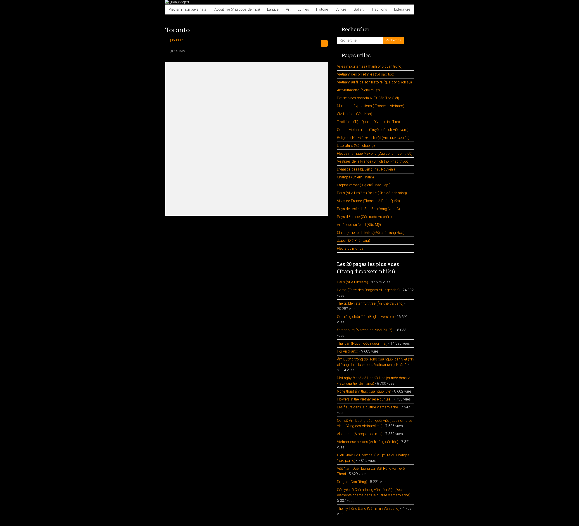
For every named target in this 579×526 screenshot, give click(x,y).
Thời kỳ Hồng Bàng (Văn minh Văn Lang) (368, 508)
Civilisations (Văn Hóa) (354, 114)
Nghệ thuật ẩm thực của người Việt (364, 391)
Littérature (402, 9)
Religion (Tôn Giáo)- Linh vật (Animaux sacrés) (373, 137)
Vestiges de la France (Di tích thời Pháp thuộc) (373, 161)
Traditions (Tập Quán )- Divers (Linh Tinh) (368, 122)
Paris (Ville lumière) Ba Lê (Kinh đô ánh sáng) (372, 193)
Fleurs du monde (350, 248)
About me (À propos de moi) (237, 9)
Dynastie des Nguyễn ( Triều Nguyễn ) (366, 169)
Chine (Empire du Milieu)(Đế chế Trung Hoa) (370, 232)
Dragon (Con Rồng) (352, 482)
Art (288, 9)
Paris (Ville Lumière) (352, 282)
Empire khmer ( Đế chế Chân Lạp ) (363, 185)
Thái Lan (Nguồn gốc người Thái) (362, 343)
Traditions (379, 9)
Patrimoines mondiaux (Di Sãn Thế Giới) (368, 98)
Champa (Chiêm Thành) (355, 177)
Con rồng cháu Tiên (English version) (365, 317)
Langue (273, 9)
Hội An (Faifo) (347, 351)
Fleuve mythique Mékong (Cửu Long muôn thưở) (375, 153)
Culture (340, 9)
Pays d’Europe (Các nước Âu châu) (364, 217)
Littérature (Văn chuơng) (356, 145)
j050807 (176, 40)
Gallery (359, 9)
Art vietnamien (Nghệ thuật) (358, 90)
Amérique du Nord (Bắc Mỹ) (359, 225)
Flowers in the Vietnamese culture (363, 399)
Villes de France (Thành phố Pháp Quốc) (368, 201)
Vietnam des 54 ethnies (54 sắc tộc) (365, 74)
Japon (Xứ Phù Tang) (353, 240)
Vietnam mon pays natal (188, 9)
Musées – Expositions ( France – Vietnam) (370, 106)
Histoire (322, 9)
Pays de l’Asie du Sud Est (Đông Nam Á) (368, 209)
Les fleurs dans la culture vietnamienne (367, 407)
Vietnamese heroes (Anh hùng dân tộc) (367, 442)
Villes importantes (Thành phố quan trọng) (369, 66)
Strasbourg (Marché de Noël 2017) (364, 330)
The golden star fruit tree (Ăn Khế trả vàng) (370, 303)
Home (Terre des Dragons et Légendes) (368, 290)
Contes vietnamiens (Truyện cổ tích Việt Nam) (372, 130)
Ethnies (303, 9)
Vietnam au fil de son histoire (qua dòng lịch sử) (374, 82)
